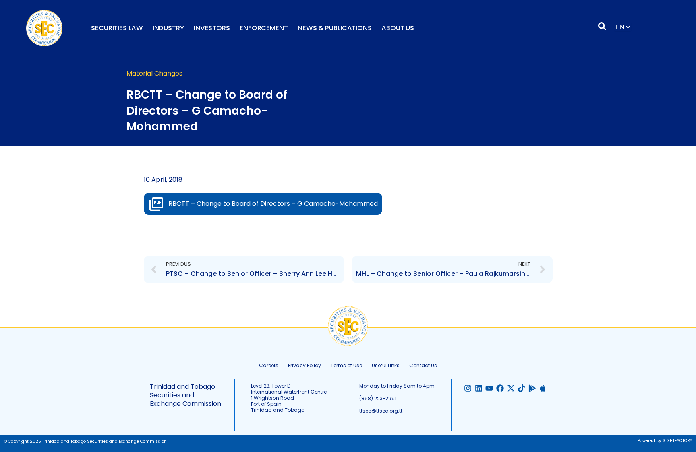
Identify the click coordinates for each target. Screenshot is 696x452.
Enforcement (264, 28)
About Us (397, 28)
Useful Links (386, 365)
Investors (212, 28)
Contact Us (423, 365)
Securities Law (117, 28)
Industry (168, 28)
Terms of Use (346, 365)
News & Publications (335, 28)
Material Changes (154, 73)
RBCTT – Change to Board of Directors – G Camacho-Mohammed (273, 203)
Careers (268, 365)
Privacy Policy (304, 365)
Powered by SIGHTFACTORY (665, 441)
